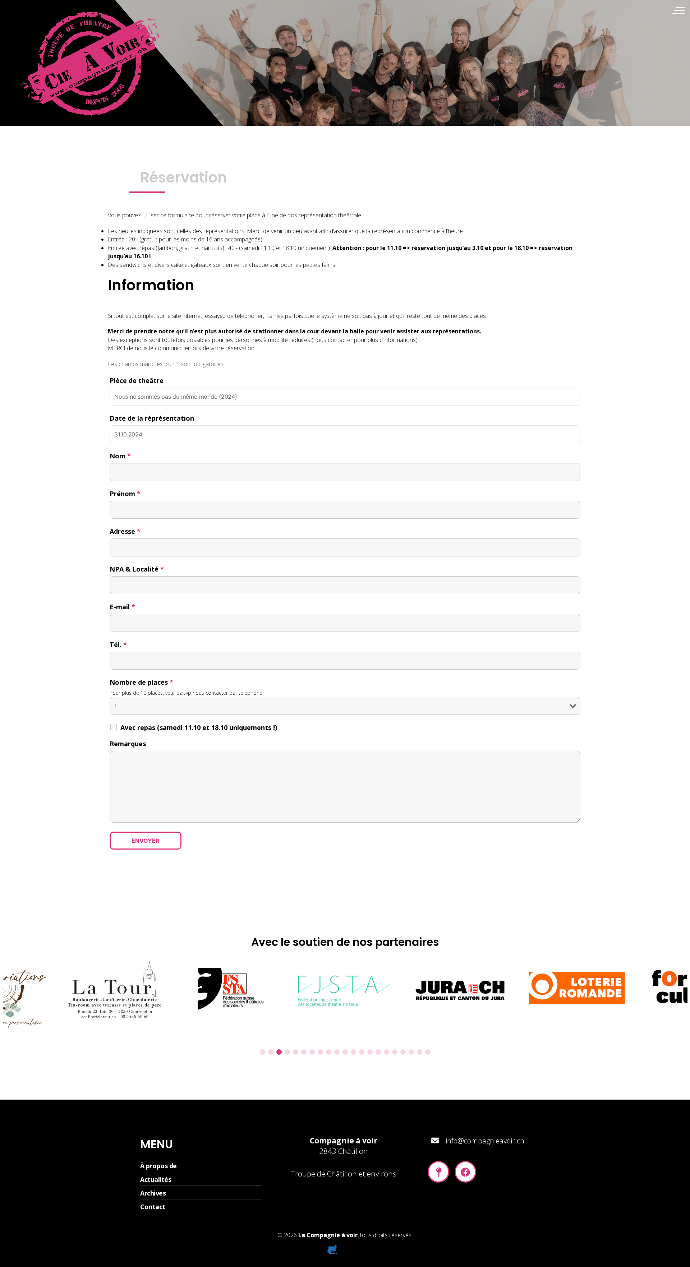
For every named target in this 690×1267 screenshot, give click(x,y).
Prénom (125, 493)
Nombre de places (141, 682)
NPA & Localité (137, 569)
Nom (120, 455)
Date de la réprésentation (152, 418)
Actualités (155, 1179)
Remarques (128, 743)
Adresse (125, 531)
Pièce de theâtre (137, 380)
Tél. (118, 644)
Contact (152, 1206)
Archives (153, 1193)
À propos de (158, 1165)
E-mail (122, 606)
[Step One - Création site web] (345, 1247)
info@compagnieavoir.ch (485, 1141)
